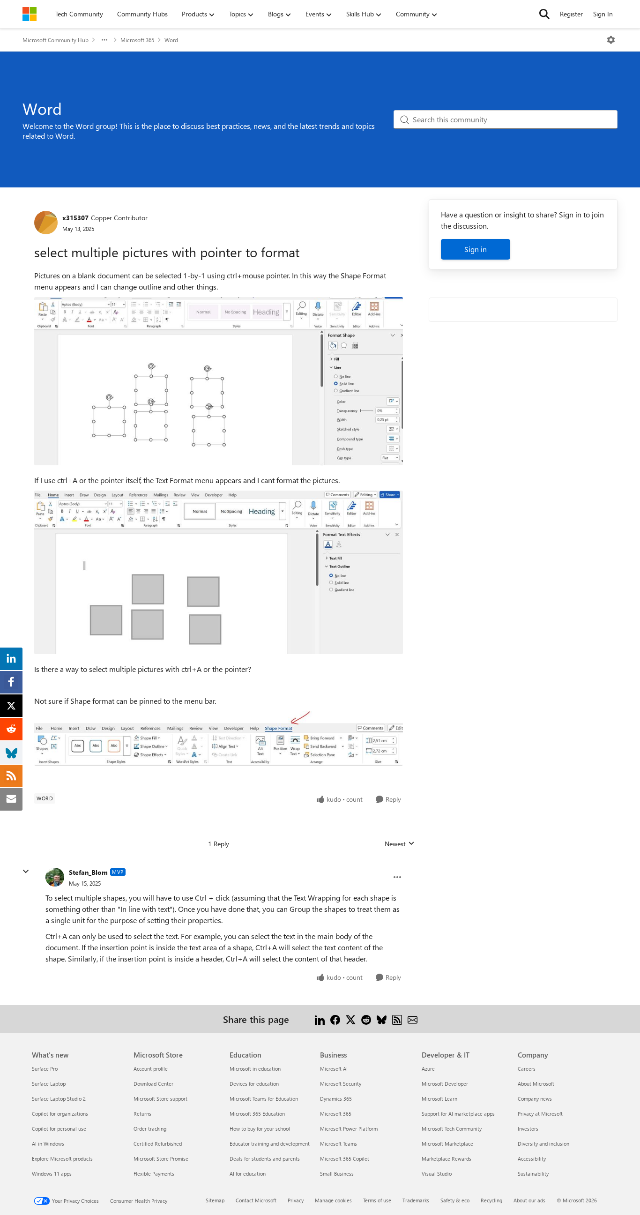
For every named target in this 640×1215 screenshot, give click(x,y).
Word (171, 40)
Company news (535, 1098)
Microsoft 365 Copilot (344, 1158)
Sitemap (215, 1200)
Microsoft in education (255, 1068)
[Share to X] (351, 1019)
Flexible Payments (154, 1173)
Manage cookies (333, 1200)
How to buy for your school (260, 1128)
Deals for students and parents (265, 1158)
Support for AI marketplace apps (458, 1113)
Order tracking (150, 1128)
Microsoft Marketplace (447, 1143)
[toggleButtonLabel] (611, 39)
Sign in (475, 249)
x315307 (75, 217)
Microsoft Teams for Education (264, 1098)
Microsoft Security (340, 1083)
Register (571, 13)
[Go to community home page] (29, 14)
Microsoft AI (334, 1068)
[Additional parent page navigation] (104, 39)
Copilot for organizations (60, 1113)
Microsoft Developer (445, 1083)
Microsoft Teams (338, 1143)
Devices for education (254, 1083)
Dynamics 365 (336, 1098)
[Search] (544, 14)
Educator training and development (270, 1143)
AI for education (248, 1173)
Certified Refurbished (158, 1143)
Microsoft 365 (137, 40)
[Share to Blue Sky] (382, 1019)
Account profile (151, 1068)
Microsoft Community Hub (55, 40)
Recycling (491, 1200)
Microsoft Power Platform (349, 1128)
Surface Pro (45, 1068)
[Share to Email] (412, 1019)
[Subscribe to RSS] (397, 1019)
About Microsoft (536, 1083)
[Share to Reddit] (366, 1019)
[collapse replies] (25, 871)
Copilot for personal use (59, 1128)
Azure (428, 1068)
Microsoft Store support (160, 1098)
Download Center (153, 1083)
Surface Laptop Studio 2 (59, 1098)
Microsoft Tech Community (452, 1128)
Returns (142, 1113)
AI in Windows (48, 1143)
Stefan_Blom (88, 872)
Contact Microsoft (256, 1200)
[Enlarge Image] (218, 381)
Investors (528, 1128)
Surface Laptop (49, 1083)
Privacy (296, 1200)
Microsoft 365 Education (257, 1113)
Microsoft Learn (439, 1098)
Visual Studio (437, 1173)
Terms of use (377, 1200)
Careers (527, 1068)
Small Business (337, 1173)
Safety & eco (454, 1200)
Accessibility (532, 1158)
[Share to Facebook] (335, 1019)
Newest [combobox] (400, 844)
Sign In (603, 13)
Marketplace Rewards (446, 1158)
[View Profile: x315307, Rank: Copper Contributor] (46, 222)
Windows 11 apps (52, 1173)
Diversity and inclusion (543, 1143)
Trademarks (415, 1200)
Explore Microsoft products (62, 1158)
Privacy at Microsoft (540, 1113)
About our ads (529, 1200)
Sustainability (533, 1173)
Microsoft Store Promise (161, 1158)
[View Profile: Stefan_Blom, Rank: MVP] (54, 877)
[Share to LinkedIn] (320, 1019)
